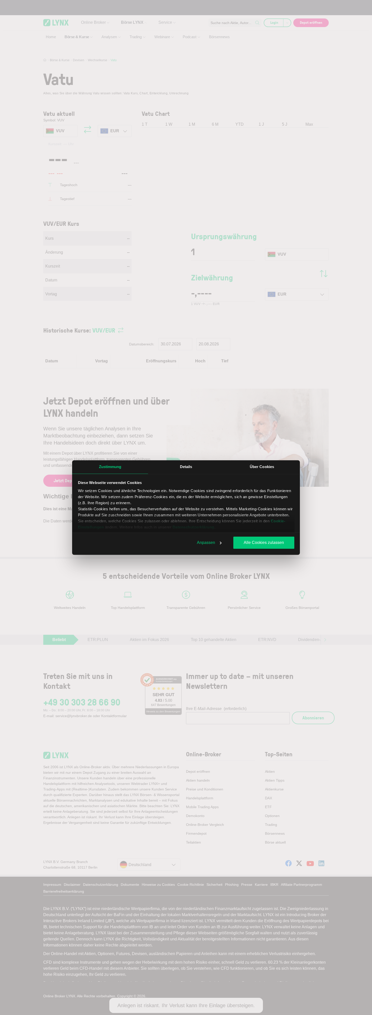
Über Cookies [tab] (262, 467)
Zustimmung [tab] (110, 467)
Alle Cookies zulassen (264, 542)
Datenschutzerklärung (193, 527)
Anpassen (206, 542)
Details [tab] (186, 467)
